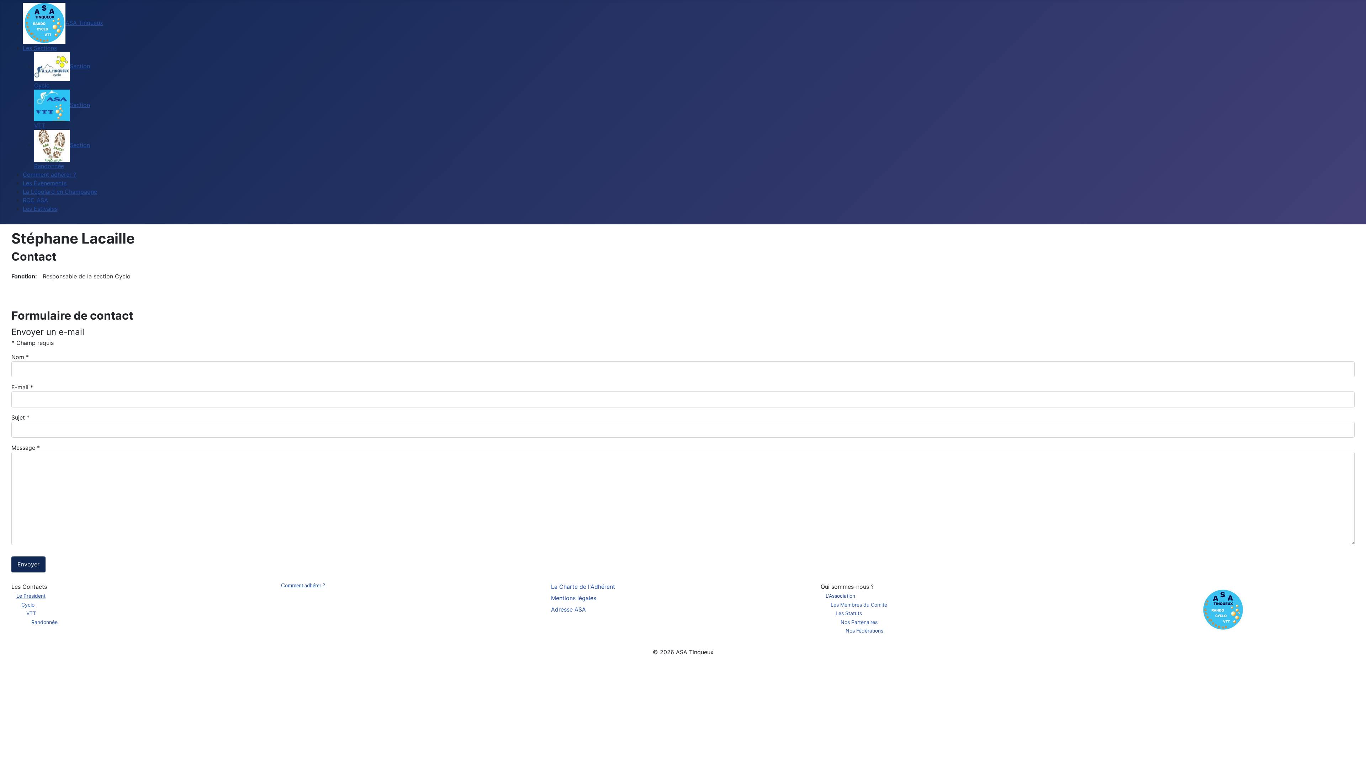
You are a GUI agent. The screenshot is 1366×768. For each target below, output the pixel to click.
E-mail (22, 387)
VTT (31, 613)
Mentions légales (573, 598)
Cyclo (28, 605)
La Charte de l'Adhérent (583, 586)
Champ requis (32, 342)
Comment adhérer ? (303, 585)
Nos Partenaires (859, 622)
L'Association (840, 596)
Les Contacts (29, 586)
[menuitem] (63, 22)
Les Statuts (849, 613)
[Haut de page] (1353, 754)
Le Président (31, 596)
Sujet (20, 417)
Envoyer (28, 564)
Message (25, 447)
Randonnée (44, 622)
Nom (20, 357)
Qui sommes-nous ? (847, 586)
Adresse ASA (568, 609)
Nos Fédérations (864, 631)
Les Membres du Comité (859, 605)
